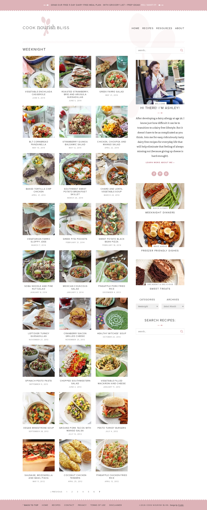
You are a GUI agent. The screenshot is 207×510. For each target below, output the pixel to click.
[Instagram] (166, 174)
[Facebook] (154, 174)
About (180, 28)
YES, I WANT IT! (148, 5)
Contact (69, 505)
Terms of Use (98, 505)
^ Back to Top (30, 505)
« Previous (56, 491)
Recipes (148, 28)
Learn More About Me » (160, 162)
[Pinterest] (160, 174)
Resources (164, 28)
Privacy (82, 505)
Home (136, 28)
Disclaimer (115, 505)
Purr (181, 505)
